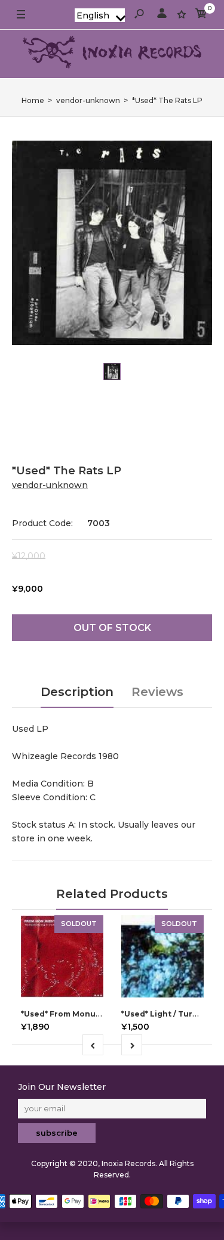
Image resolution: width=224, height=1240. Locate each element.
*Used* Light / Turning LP (172, 1013)
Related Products (112, 894)
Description (77, 692)
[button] (100, 15)
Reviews (157, 692)
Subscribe (57, 1133)
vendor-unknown (50, 485)
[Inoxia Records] (112, 54)
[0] (201, 15)
